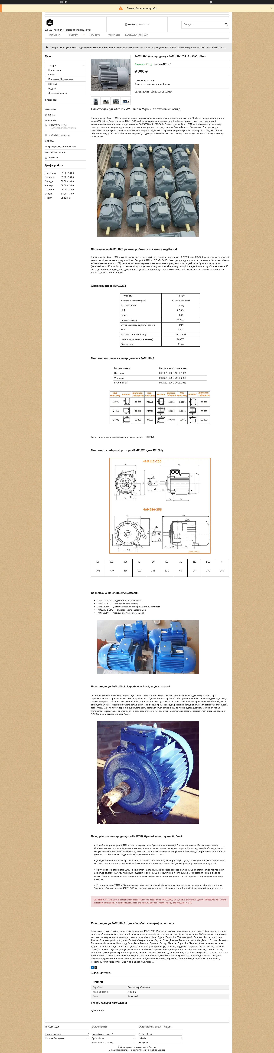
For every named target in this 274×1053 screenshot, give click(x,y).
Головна (54, 35)
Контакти (114, 35)
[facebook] (92, 968)
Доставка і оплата (136, 35)
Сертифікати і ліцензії (102, 1034)
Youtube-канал (146, 1034)
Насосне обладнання (55, 1038)
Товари (73, 35)
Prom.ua (152, 1047)
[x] (96, 968)
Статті (51, 74)
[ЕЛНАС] (50, 23)
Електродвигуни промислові (86, 47)
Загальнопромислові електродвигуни (123, 47)
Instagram (143, 1042)
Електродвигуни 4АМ (157, 47)
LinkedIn (142, 1038)
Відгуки (52, 88)
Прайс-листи (55, 70)
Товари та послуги (59, 47)
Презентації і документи (60, 79)
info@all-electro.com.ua (59, 135)
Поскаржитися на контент (128, 1050)
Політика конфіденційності (153, 1050)
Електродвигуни (53, 1034)
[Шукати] (226, 25)
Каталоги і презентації (103, 1042)
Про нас (95, 35)
